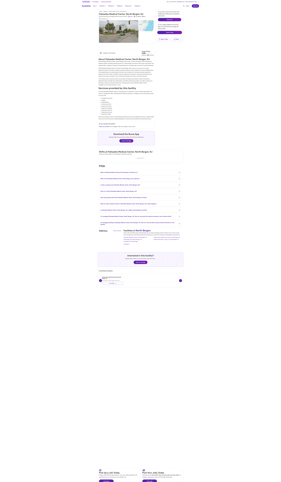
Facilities (105, 11)
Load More (126, 244)
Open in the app (140, 262)
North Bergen (143, 230)
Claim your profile (104, 126)
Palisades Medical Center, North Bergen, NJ (135, 237)
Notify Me (169, 19)
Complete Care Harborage (131, 241)
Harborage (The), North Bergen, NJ (133, 239)
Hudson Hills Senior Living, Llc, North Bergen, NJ (166, 239)
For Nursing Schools (106, 1)
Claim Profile (169, 32)
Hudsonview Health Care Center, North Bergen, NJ (167, 237)
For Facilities (95, 1)
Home (100, 11)
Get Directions (117, 231)
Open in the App (126, 141)
